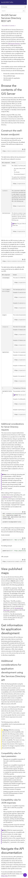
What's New (4, 876)
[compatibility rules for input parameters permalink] (17, 756)
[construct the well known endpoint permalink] (20, 134)
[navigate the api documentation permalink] (23, 853)
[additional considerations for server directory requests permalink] (10, 429)
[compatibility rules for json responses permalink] (17, 802)
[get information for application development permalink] (20, 633)
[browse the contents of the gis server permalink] (16, 94)
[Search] (24, 11)
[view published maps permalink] (10, 573)
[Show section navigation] (25, 2)
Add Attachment (7, 497)
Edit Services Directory (14, 44)
